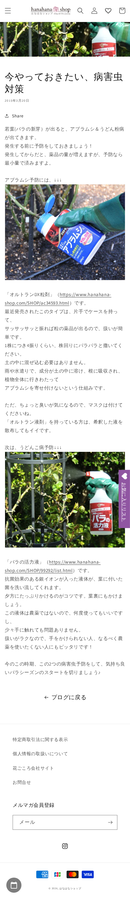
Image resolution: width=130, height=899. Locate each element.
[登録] (110, 822)
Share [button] (18, 116)
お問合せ (22, 782)
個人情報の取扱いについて (40, 753)
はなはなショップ (70, 888)
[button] (8, 11)
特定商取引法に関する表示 (40, 739)
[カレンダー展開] (13, 885)
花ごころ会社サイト (33, 768)
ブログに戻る (69, 697)
